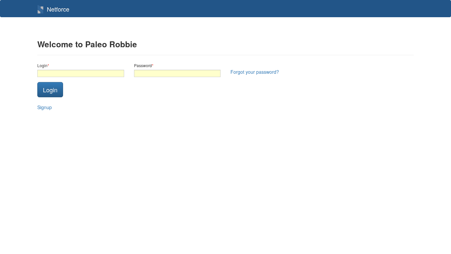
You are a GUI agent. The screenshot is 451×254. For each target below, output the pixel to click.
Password (143, 65)
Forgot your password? (254, 71)
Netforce (58, 9)
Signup (44, 107)
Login (42, 65)
